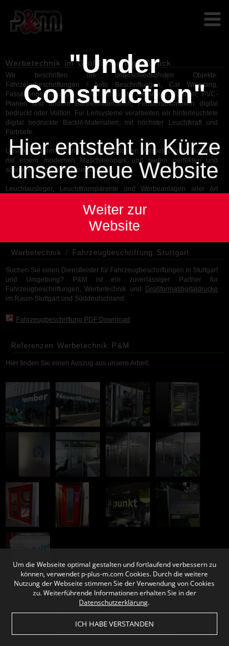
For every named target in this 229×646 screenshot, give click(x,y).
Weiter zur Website (115, 217)
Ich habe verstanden (114, 624)
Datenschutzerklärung (113, 602)
